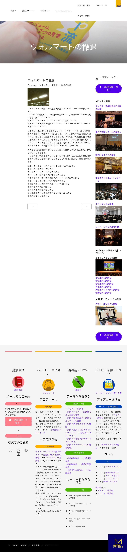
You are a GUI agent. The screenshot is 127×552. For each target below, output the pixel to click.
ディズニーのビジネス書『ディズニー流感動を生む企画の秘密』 (48, 455)
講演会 (98, 487)
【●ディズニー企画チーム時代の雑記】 (55, 85)
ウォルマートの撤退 (41, 80)
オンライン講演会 (105, 493)
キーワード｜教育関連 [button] (77, 526)
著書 (12, 11)
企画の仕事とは (112, 473)
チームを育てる (112, 475)
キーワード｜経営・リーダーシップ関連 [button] (80, 497)
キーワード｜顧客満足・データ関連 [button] (80, 512)
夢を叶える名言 (110, 481)
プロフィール (101, 5)
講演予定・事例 (84, 5)
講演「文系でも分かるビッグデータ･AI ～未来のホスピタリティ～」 (78, 433)
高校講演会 (72, 464)
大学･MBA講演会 (75, 470)
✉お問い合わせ (84, 16)
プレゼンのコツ (112, 478)
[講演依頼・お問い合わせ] (118, 543)
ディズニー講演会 (75, 409)
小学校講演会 (73, 458)
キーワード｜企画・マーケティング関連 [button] (80, 504)
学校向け (44, 11)
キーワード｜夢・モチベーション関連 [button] (80, 520)
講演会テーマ (27, 11)
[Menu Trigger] (118, 3)
